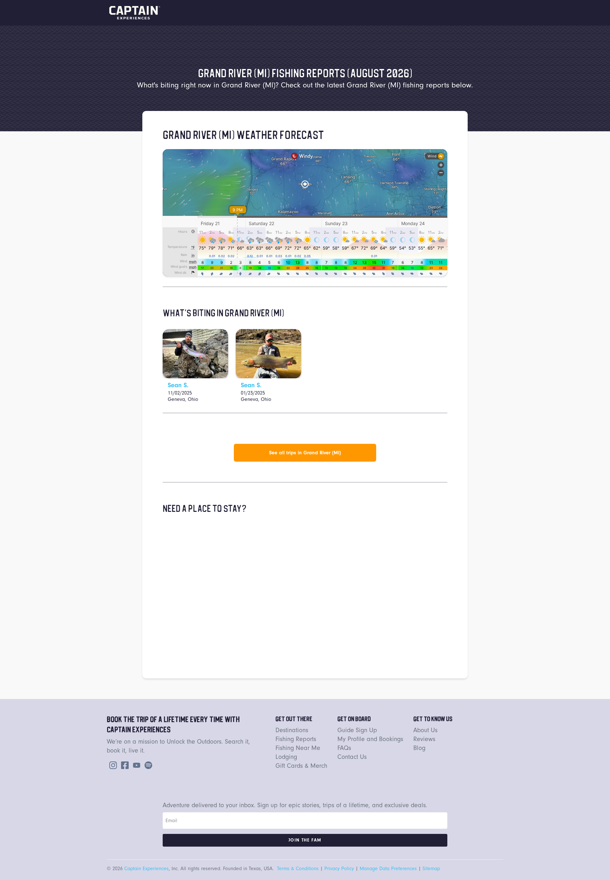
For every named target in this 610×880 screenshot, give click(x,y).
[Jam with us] (147, 764)
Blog (419, 748)
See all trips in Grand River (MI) (305, 453)
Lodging (286, 756)
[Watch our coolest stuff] (135, 764)
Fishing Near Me (297, 748)
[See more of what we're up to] (124, 764)
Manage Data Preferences (388, 868)
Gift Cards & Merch (301, 765)
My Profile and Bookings (370, 739)
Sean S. (178, 385)
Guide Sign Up (357, 730)
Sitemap (431, 868)
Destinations (291, 730)
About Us (425, 730)
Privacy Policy (339, 868)
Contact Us (352, 756)
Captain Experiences (146, 868)
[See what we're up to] (112, 764)
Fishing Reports (295, 739)
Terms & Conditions (298, 868)
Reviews (424, 739)
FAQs (344, 748)
